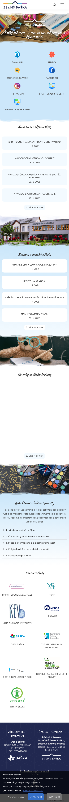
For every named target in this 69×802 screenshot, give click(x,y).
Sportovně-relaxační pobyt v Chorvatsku (35, 141)
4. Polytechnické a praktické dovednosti (27, 549)
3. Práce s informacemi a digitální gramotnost (30, 542)
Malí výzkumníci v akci (34, 313)
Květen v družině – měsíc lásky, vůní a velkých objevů (34, 386)
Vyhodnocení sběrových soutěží (35, 158)
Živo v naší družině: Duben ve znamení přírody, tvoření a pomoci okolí (34, 441)
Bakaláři (17, 62)
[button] (34, 530)
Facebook (52, 78)
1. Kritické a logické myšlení (20, 530)
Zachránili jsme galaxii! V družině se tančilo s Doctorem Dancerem (34, 422)
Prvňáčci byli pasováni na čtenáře (34, 193)
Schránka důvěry (17, 78)
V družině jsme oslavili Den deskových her (34, 404)
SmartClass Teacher (17, 109)
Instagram (17, 93)
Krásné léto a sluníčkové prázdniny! (34, 264)
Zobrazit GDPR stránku (33, 790)
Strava (51, 62)
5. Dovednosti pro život (18, 555)
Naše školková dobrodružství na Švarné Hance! (34, 297)
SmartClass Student (52, 93)
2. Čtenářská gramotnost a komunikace (27, 536)
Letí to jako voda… (34, 281)
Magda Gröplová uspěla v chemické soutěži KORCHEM (34, 176)
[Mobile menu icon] (62, 5)
